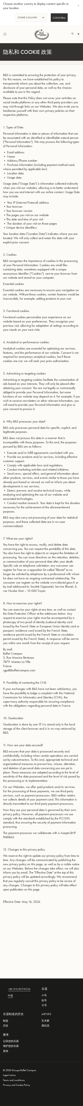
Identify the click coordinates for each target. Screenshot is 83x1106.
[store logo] (41, 34)
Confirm (59, 18)
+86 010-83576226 (19, 989)
